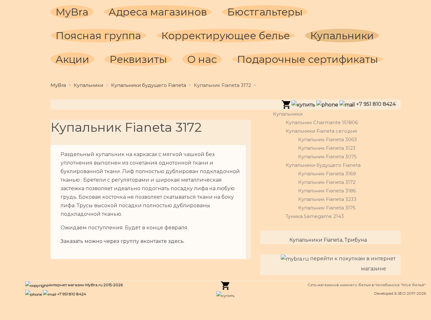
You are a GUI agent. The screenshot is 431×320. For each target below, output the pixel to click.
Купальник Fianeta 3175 (327, 208)
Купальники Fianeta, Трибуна (328, 240)
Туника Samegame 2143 (315, 216)
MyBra (72, 12)
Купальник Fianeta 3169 (327, 174)
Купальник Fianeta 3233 (327, 199)
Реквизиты (138, 59)
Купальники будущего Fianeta (148, 85)
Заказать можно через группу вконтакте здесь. (123, 241)
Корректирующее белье (225, 35)
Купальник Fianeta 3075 (327, 157)
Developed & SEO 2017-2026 (400, 293)
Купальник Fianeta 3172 (327, 182)
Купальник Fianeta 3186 (327, 191)
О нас (202, 59)
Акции (72, 59)
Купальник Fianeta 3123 (327, 148)
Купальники (342, 35)
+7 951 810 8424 (71, 294)
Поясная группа (98, 35)
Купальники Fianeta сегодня (321, 131)
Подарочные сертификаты (307, 59)
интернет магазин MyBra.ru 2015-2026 (85, 284)
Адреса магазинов (158, 12)
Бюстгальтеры (265, 12)
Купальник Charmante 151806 (322, 122)
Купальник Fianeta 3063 (327, 139)
